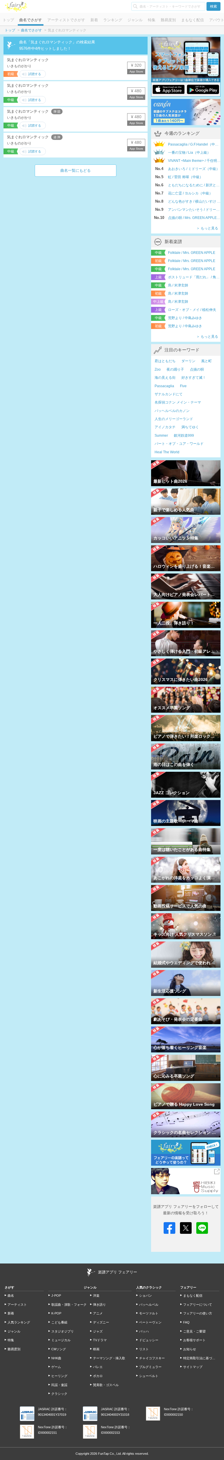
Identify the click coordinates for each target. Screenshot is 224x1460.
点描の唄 (197, 369)
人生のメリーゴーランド (174, 419)
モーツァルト (148, 1313)
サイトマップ (192, 1367)
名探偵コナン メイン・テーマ (178, 402)
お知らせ (189, 1349)
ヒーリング (59, 1376)
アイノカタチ (165, 427)
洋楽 (96, 1295)
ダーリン (188, 361)
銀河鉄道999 (184, 435)
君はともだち (165, 361)
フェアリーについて (197, 1304)
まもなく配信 (192, 20)
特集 (151, 20)
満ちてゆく (190, 427)
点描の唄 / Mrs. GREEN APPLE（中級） (194, 218)
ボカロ (98, 1376)
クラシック (59, 1393)
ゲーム (56, 1367)
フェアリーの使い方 (197, 1313)
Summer (161, 435)
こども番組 (59, 1322)
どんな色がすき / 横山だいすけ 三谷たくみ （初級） (194, 201)
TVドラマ (100, 1340)
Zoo (158, 369)
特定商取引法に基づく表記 (201, 1358)
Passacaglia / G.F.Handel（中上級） (194, 144)
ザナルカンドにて (169, 394)
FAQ (186, 1322)
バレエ (98, 1367)
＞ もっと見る (207, 228)
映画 (96, 1349)
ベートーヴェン (150, 1322)
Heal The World (167, 452)
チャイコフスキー (152, 1358)
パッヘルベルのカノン (172, 411)
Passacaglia (164, 386)
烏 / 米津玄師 (178, 285)
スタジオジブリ (62, 1331)
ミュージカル (61, 1340)
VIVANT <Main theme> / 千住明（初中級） (194, 161)
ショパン (145, 1295)
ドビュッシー (148, 1340)
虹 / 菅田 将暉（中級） (185, 177)
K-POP (56, 1313)
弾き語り (99, 1304)
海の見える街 (165, 378)
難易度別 (168, 20)
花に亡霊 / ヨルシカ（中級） (190, 193)
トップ (8, 20)
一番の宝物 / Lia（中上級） (189, 153)
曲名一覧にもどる (75, 170)
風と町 (206, 361)
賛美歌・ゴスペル (106, 1385)
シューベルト (148, 1376)
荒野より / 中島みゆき (185, 318)
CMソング (58, 1349)
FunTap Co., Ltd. (110, 1453)
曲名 (11, 1295)
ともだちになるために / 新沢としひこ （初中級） (194, 185)
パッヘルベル (148, 1304)
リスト (144, 1349)
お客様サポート (194, 1340)
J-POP (56, 1295)
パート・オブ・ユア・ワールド (179, 444)
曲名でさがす (30, 20)
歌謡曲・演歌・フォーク (69, 1304)
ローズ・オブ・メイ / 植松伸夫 (192, 310)
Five (183, 386)
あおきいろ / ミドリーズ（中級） (194, 169)
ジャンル (135, 20)
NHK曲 (56, 1358)
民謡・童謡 (59, 1385)
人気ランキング (19, 1322)
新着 (94, 20)
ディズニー (101, 1322)
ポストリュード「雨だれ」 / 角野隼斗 (194, 277)
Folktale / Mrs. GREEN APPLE (191, 253)
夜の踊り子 (175, 369)
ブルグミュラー (150, 1367)
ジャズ (98, 1331)
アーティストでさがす (66, 20)
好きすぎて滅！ (193, 378)
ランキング (112, 20)
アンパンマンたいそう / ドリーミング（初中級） (194, 210)
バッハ (144, 1331)
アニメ (98, 1313)
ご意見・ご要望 (194, 1331)
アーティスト (17, 1304)
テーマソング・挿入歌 (109, 1358)
